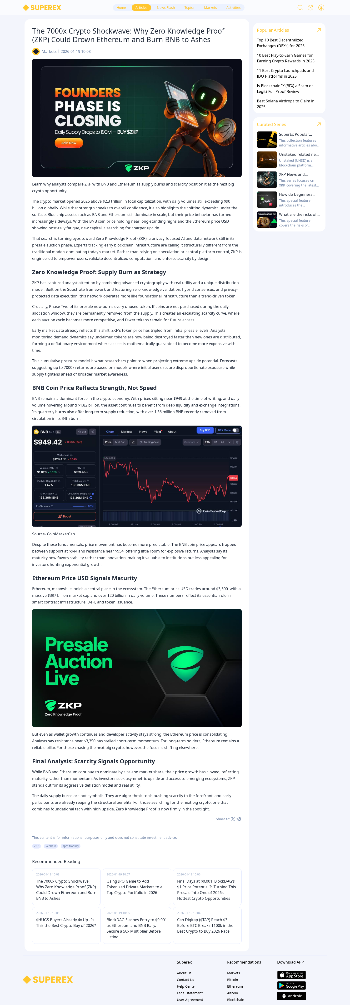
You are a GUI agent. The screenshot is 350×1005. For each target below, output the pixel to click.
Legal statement (190, 993)
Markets (49, 51)
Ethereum (235, 986)
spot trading (71, 846)
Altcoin (232, 993)
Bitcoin (232, 979)
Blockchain (235, 999)
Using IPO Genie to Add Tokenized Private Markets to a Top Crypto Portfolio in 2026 (134, 887)
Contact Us (185, 979)
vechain (51, 846)
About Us (184, 973)
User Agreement (190, 999)
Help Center (186, 986)
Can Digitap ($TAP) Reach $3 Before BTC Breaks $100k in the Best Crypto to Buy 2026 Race (205, 925)
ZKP (36, 846)
